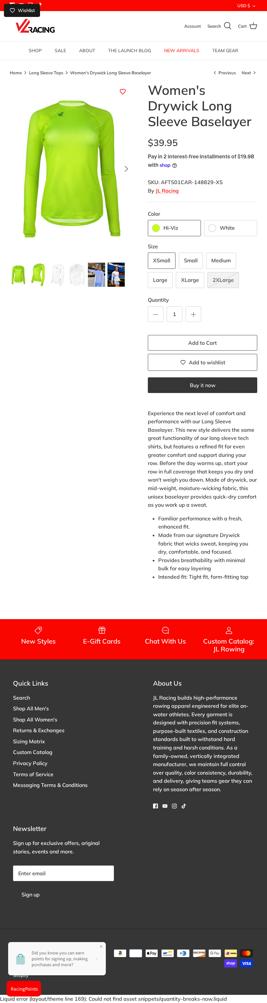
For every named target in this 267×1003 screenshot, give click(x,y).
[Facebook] (155, 806)
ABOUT (87, 50)
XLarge (190, 280)
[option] (72, 168)
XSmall (161, 260)
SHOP (35, 50)
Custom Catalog (32, 752)
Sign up (30, 894)
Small (191, 260)
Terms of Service (33, 774)
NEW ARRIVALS (181, 50)
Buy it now (203, 385)
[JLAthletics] (35, 26)
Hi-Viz (170, 228)
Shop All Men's (31, 708)
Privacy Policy (30, 763)
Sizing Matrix (29, 741)
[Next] (126, 169)
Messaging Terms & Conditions (50, 785)
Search (21, 697)
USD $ (243, 5)
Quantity (158, 300)
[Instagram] (174, 806)
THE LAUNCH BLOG (129, 50)
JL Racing (167, 190)
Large (160, 280)
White (227, 228)
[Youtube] (164, 806)
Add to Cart (202, 343)
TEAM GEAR (225, 50)
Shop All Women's (35, 719)
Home (16, 72)
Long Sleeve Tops (46, 72)
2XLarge (223, 280)
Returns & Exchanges (38, 730)
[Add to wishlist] (123, 91)
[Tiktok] (183, 806)
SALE (60, 50)
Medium (221, 260)
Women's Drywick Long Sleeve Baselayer (110, 72)
